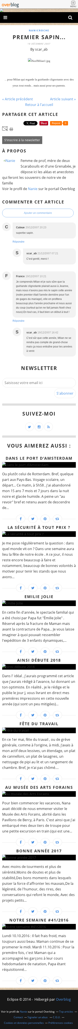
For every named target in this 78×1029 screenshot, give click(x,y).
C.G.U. (56, 1017)
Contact (18, 1017)
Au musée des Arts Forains (39, 787)
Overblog (63, 999)
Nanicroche (39, 30)
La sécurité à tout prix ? (39, 527)
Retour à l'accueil (39, 104)
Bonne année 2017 (39, 850)
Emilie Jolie (39, 596)
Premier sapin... (39, 37)
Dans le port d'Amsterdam (39, 458)
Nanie (32, 188)
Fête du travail (39, 723)
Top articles (66, 1011)
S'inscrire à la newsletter (22, 140)
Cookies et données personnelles (24, 1023)
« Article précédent (17, 99)
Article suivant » (63, 99)
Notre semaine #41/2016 (39, 920)
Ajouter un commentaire (38, 212)
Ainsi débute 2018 (39, 660)
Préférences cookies (60, 1023)
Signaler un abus (38, 1017)
